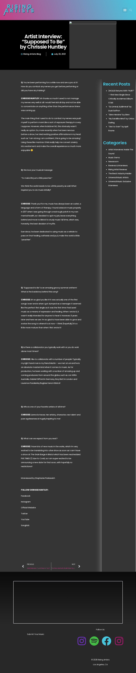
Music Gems (114, 157)
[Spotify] (94, 641)
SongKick (25, 525)
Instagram (26, 501)
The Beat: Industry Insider (119, 173)
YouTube (25, 519)
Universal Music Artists (118, 177)
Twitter (24, 513)
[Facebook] (106, 641)
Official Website (28, 507)
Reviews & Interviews (118, 165)
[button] (125, 10)
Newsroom (113, 161)
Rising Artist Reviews (117, 169)
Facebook (25, 495)
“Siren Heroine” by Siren (118, 114)
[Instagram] (81, 641)
